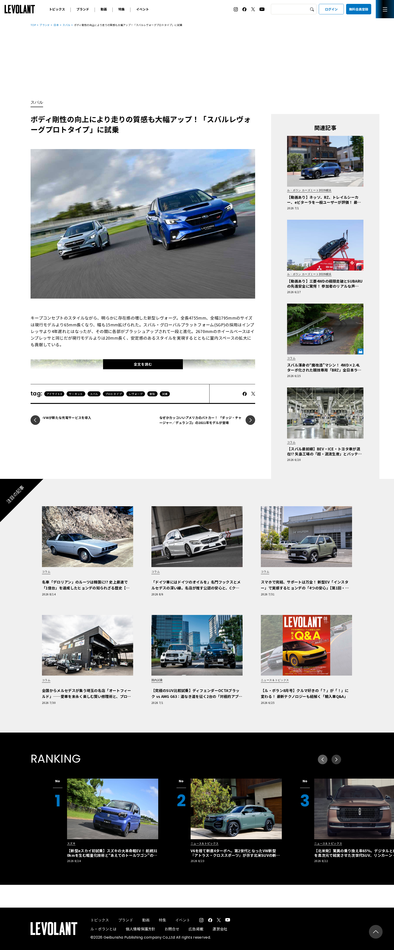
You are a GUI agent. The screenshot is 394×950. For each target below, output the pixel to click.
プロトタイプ (113, 394)
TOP (33, 25)
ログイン (331, 9)
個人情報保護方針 (141, 929)
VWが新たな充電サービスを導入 (67, 417)
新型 (152, 394)
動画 (104, 9)
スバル (66, 25)
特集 (121, 9)
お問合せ (172, 929)
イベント (142, 9)
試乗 (165, 394)
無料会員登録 (358, 9)
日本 (56, 25)
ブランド (82, 9)
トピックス (57, 9)
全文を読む (143, 364)
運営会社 (220, 929)
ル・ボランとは (104, 929)
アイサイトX (54, 394)
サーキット (76, 394)
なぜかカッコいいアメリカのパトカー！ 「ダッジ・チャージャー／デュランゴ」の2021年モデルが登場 (200, 420)
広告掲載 (196, 929)
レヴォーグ (136, 394)
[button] (336, 759)
